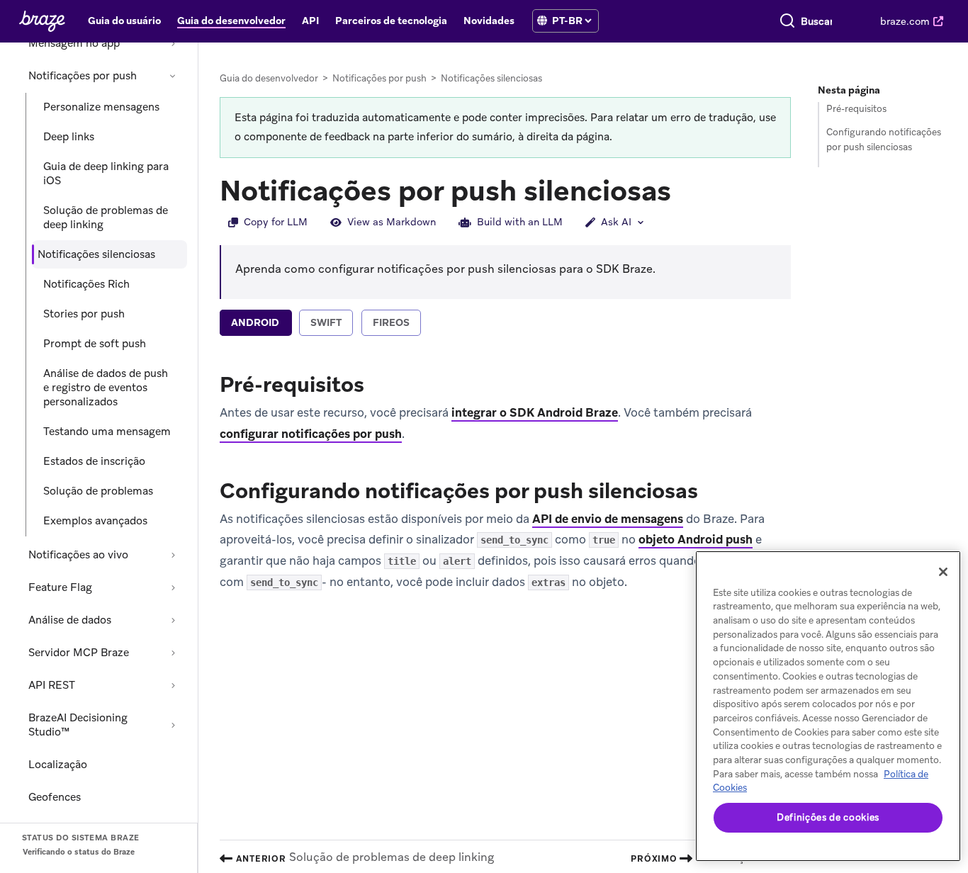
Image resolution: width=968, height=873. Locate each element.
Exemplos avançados (95, 521)
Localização (57, 764)
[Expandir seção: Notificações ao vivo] (172, 554)
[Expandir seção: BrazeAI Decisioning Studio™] (172, 724)
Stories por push (84, 314)
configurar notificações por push (311, 433)
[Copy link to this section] (685, 189)
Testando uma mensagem (107, 431)
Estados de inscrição (94, 461)
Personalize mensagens (101, 107)
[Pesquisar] (787, 21)
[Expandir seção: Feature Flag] (172, 587)
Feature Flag (60, 587)
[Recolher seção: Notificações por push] (172, 75)
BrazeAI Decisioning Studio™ (78, 725)
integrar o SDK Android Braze (534, 412)
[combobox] (817, 21)
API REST (51, 685)
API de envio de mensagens (607, 518)
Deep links (68, 137)
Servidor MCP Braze (78, 653)
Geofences (54, 797)
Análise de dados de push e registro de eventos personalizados (105, 387)
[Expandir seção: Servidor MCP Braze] (172, 652)
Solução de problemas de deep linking (105, 217)
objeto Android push (695, 539)
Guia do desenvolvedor (269, 78)
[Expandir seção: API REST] (172, 685)
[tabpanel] (505, 479)
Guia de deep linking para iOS (106, 173)
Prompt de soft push (94, 344)
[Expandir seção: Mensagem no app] (172, 43)
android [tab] (255, 322)
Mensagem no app (74, 43)
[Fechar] (943, 571)
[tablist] (505, 324)
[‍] (542, 20)
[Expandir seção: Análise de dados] (172, 620)
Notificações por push (82, 76)
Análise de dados (69, 620)
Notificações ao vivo (78, 555)
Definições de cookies (828, 817)
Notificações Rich (86, 284)
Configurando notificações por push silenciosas (883, 139)
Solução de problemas (98, 491)
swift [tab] (326, 322)
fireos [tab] (391, 322)
